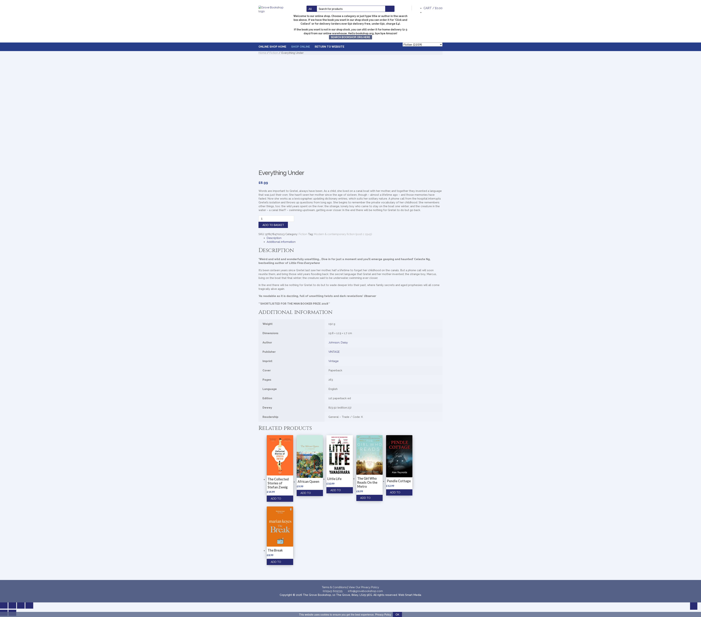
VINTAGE (334, 351)
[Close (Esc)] (29, 605)
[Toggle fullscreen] (12, 605)
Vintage (333, 361)
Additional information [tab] (281, 241)
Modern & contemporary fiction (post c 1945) (343, 234)
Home (262, 53)
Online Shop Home (272, 46)
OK (397, 614)
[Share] (21, 605)
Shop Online (300, 46)
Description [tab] (274, 238)
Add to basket (273, 225)
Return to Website (329, 46)
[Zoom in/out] (4, 605)
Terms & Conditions (334, 587)
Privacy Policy (383, 614)
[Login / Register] (406, 8)
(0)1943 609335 (332, 591)
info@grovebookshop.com (365, 591)
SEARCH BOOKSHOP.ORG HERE (350, 37)
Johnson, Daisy (338, 342)
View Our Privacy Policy (364, 587)
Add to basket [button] (276, 499)
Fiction (273, 53)
